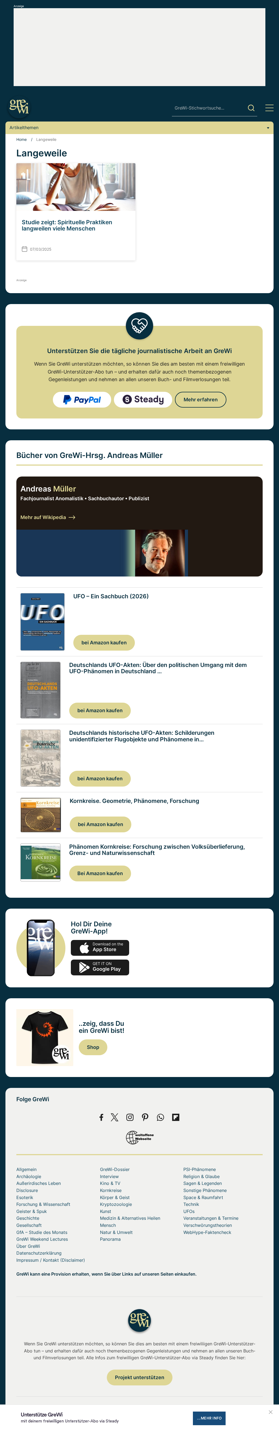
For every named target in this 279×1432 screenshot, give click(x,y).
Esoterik (24, 1197)
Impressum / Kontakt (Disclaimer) (50, 1260)
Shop (93, 1047)
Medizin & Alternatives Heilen (130, 1218)
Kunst (105, 1211)
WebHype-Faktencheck (207, 1232)
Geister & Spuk (31, 1211)
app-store (100, 948)
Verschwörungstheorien (207, 1225)
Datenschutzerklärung (39, 1253)
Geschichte (27, 1218)
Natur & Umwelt (116, 1232)
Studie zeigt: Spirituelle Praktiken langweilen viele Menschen (67, 225)
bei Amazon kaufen (104, 642)
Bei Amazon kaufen (100, 873)
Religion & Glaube (201, 1176)
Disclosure (27, 1190)
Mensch (108, 1225)
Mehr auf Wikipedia (43, 517)
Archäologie (28, 1176)
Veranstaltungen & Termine (210, 1218)
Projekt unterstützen (139, 1377)
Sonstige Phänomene (205, 1190)
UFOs (189, 1211)
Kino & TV (110, 1183)
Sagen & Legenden (202, 1183)
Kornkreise (111, 1190)
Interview (109, 1176)
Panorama (110, 1239)
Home (21, 139)
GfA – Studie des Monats (41, 1232)
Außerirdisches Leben (38, 1183)
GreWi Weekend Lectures (42, 1239)
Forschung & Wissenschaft (43, 1204)
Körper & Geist (115, 1197)
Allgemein (26, 1169)
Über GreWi (28, 1246)
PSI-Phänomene (199, 1169)
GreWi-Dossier (115, 1169)
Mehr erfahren (201, 399)
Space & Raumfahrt (203, 1197)
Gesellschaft (29, 1225)
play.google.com (100, 967)
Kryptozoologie (116, 1204)
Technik (191, 1204)
